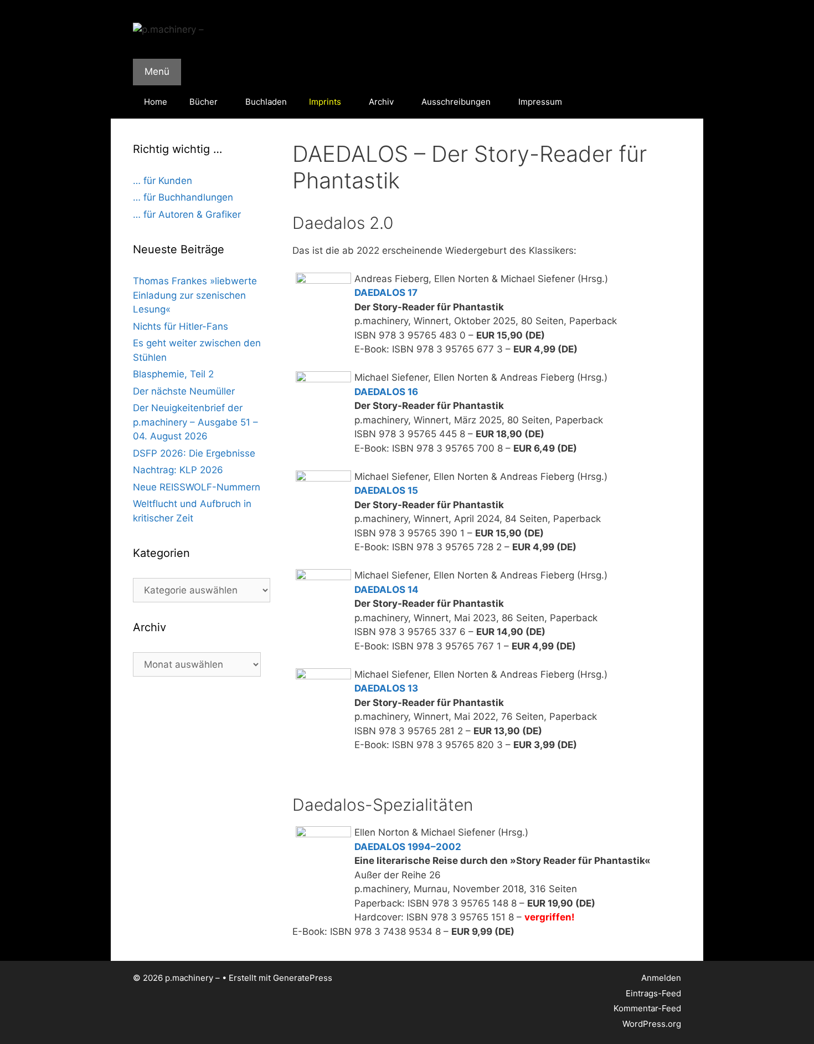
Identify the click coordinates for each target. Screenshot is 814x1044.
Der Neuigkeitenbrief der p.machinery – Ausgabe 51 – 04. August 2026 (195, 422)
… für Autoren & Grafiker (187, 214)
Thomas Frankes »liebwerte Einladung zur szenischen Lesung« (195, 295)
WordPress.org (651, 1024)
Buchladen (266, 101)
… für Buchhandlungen (183, 197)
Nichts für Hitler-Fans (180, 326)
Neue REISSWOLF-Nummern (196, 487)
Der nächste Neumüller (184, 391)
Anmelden (661, 978)
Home (155, 101)
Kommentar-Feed (647, 1008)
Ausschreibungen (456, 101)
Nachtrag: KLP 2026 (178, 469)
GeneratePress (302, 978)
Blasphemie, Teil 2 (173, 374)
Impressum (540, 101)
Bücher (203, 101)
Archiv (381, 101)
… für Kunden (162, 180)
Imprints (325, 101)
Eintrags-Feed (653, 993)
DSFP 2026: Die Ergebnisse (194, 453)
